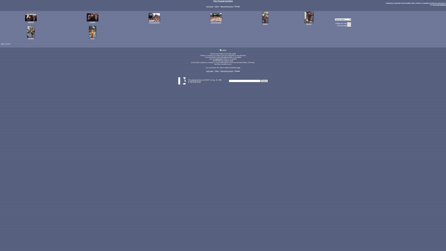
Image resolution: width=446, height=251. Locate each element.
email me (218, 59)
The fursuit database (439, 5)
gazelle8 (31, 38)
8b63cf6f (31, 22)
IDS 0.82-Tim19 (195, 82)
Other (217, 6)
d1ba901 (92, 22)
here (238, 68)
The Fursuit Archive (223, 1)
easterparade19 (154, 22)
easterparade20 (216, 22)
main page (209, 6)
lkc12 (92, 38)
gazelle (265, 24)
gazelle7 (309, 24)
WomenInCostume (227, 6)
